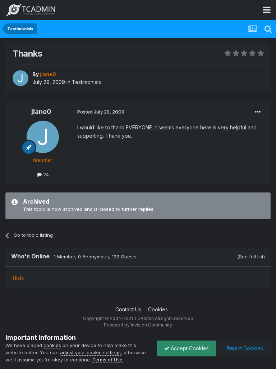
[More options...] (257, 112)
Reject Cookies (244, 348)
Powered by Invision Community (138, 325)
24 (45, 174)
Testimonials (86, 82)
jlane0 (41, 111)
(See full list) (251, 256)
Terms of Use (107, 360)
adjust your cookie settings (90, 352)
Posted (100, 112)
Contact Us (128, 309)
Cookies (158, 309)
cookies (52, 345)
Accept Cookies (189, 348)
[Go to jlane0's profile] (20, 78)
